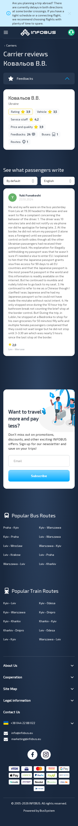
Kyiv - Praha (11, 536)
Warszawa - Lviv (14, 564)
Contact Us (11, 712)
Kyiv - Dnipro (47, 612)
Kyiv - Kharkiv (12, 621)
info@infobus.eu (22, 733)
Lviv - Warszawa (50, 536)
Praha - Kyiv (11, 527)
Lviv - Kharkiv (47, 564)
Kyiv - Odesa (47, 603)
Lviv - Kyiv (9, 639)
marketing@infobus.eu (26, 739)
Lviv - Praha (46, 554)
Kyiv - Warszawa (50, 527)
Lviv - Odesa (47, 630)
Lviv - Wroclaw (12, 545)
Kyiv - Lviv (9, 603)
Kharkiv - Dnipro (13, 630)
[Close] (69, 13)
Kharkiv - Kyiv (47, 621)
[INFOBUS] (38, 32)
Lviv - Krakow (12, 554)
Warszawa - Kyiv (50, 545)
